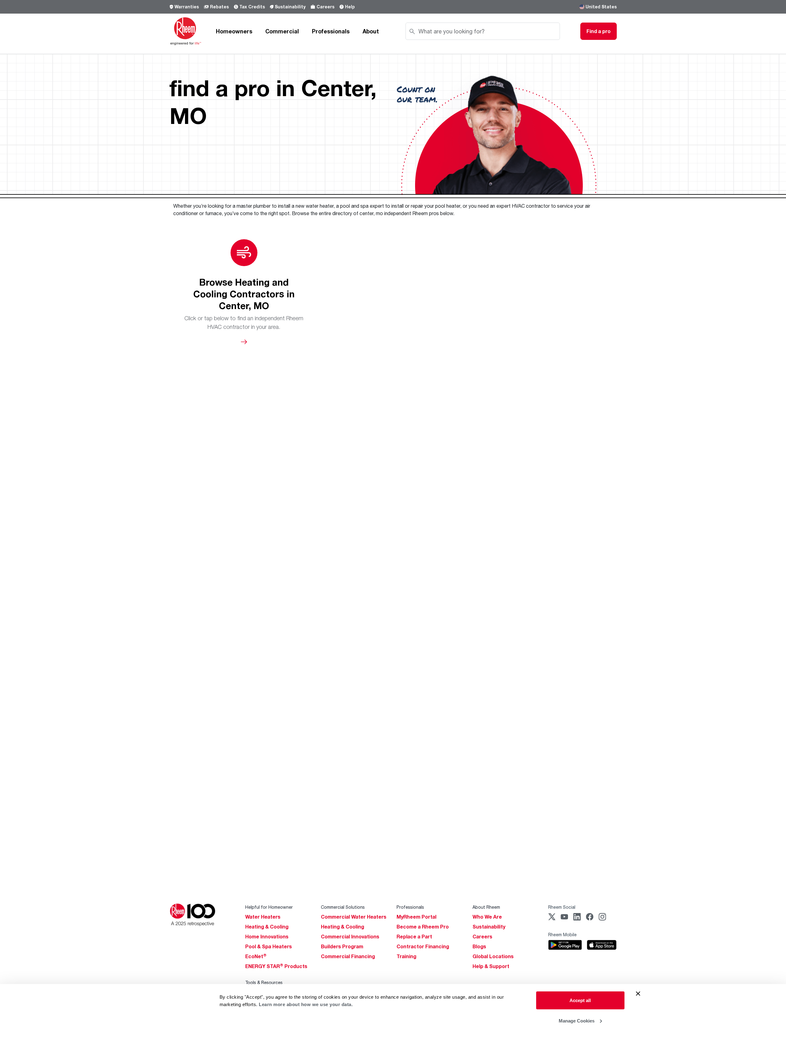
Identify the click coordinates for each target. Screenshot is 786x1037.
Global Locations (493, 956)
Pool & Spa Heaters (268, 946)
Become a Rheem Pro (423, 927)
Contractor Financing (423, 946)
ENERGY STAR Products (276, 966)
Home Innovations (266, 936)
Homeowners (234, 31)
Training (406, 956)
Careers (325, 6)
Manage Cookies (577, 1020)
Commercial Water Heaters (353, 917)
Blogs (479, 946)
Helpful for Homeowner (269, 907)
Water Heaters (262, 917)
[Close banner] (638, 994)
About (371, 31)
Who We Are (487, 917)
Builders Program (342, 946)
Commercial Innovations (350, 936)
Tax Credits (252, 6)
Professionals (331, 31)
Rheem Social (561, 907)
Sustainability (290, 6)
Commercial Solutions (343, 907)
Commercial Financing (348, 956)
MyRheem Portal (416, 917)
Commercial (282, 31)
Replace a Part (414, 936)
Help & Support (491, 966)
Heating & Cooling (266, 927)
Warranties (186, 6)
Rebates (219, 6)
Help (350, 6)
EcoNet (256, 956)
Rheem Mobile (562, 934)
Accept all (580, 1000)
